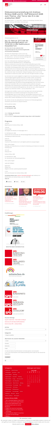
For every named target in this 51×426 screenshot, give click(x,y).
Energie (14, 378)
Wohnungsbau (16, 395)
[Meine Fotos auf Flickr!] (9, 360)
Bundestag (31, 20)
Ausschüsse (14, 372)
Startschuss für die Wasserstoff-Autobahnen (15, 321)
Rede (20, 385)
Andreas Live (26, 20)
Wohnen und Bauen (9, 395)
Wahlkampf (7, 393)
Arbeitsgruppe (8, 372)
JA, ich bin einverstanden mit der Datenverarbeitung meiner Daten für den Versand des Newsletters (25, 353)
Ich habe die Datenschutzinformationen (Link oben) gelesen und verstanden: (22, 351)
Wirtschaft (13, 393)
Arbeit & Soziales (14, 370)
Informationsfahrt (20, 378)
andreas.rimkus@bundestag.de (24, 175)
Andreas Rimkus (10, 20)
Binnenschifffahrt (8, 374)
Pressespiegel (15, 385)
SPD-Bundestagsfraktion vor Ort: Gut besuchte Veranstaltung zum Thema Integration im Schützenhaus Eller (11, 199)
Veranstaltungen (24, 22)
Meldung (12, 22)
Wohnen (17, 393)
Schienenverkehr (8, 387)
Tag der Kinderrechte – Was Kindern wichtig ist (15, 319)
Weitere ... (8, 416)
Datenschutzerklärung (41, 0)
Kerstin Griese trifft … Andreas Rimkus (13, 323)
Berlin (19, 372)
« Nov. (28, 385)
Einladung (20, 376)
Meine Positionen (8, 383)
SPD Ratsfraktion (15, 389)
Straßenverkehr (8, 391)
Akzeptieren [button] (28, 424)
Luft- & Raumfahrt (16, 380)
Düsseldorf (37, 20)
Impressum (34, 0)
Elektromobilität (8, 378)
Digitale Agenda (8, 376)
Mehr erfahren (35, 424)
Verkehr (21, 391)
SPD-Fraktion (17, 22)
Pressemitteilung (8, 385)
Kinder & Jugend (8, 380)
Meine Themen (16, 383)
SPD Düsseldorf (8, 389)
